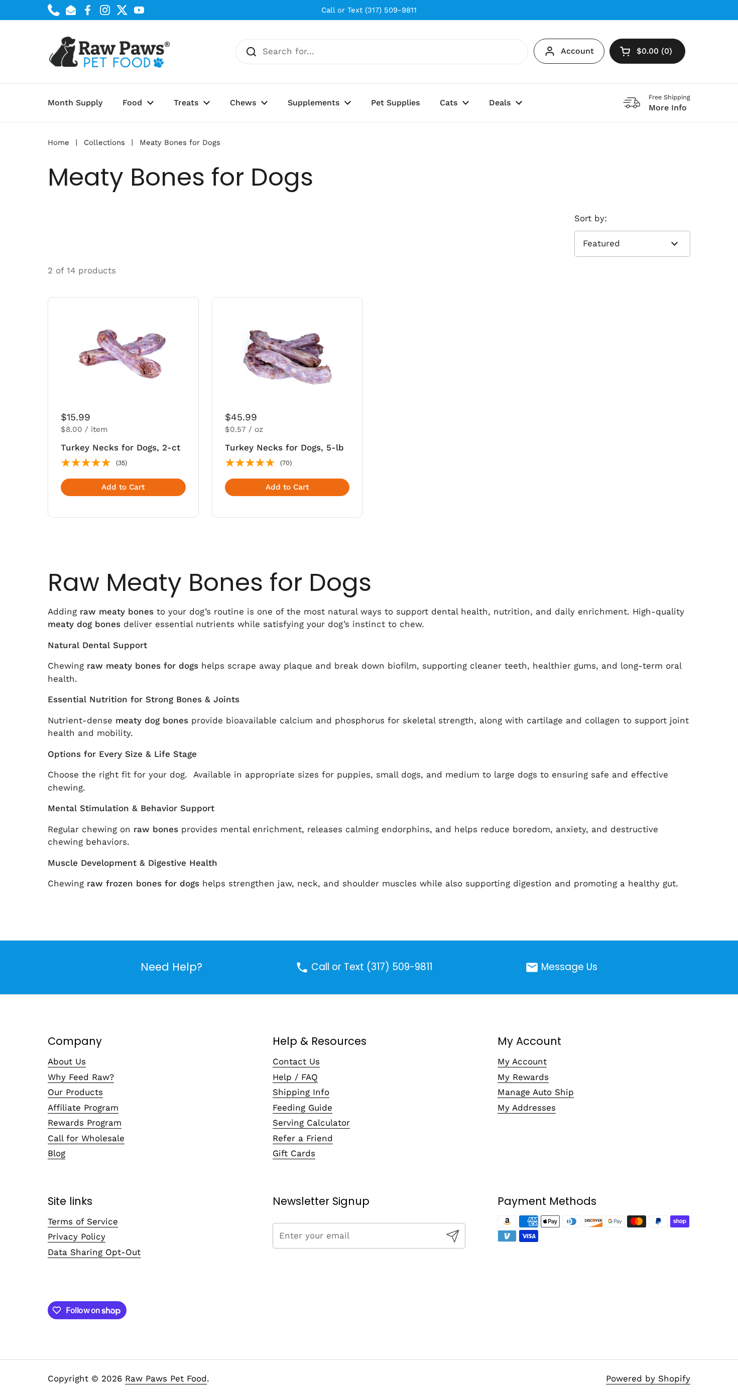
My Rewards (523, 1077)
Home (58, 142)
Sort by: (590, 218)
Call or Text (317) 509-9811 (369, 10)
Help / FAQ (295, 1077)
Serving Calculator (311, 1123)
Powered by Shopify (648, 1378)
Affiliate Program (83, 1108)
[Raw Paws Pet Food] (111, 51)
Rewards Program (84, 1123)
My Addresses (527, 1108)
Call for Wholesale (86, 1138)
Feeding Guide (302, 1108)
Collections (104, 142)
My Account (522, 1061)
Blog (56, 1153)
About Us (67, 1061)
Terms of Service (83, 1221)
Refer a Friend (303, 1138)
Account (577, 51)
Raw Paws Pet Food (166, 1378)
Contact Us (296, 1061)
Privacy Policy (76, 1236)
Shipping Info (301, 1092)
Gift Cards (294, 1153)
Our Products (75, 1092)
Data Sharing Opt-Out (94, 1252)
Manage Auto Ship (536, 1092)
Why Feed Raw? (81, 1077)
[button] (647, 51)
